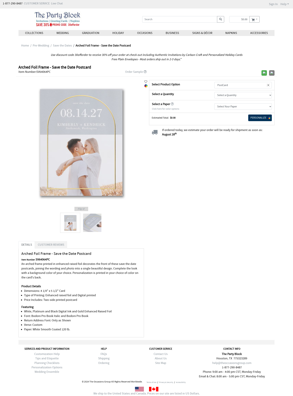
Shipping (104, 358)
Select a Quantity (163, 94)
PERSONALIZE (258, 117)
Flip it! (81, 209)
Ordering (103, 363)
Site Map (160, 363)
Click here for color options (165, 108)
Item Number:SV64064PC (34, 72)
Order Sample (134, 72)
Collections (34, 33)
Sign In (273, 4)
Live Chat (57, 3)
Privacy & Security (166, 382)
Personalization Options (47, 367)
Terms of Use (151, 382)
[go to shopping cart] (254, 19)
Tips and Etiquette (47, 358)
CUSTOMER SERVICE (37, 3)
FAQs (104, 354)
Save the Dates (62, 46)
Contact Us (161, 354)
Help (283, 4)
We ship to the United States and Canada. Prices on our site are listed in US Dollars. (146, 393)
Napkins (231, 33)
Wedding (62, 33)
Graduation (90, 33)
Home (25, 46)
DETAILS (26, 245)
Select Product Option (166, 84)
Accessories (259, 33)
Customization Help (47, 354)
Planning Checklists (47, 363)
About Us (161, 358)
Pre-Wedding (41, 46)
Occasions (144, 33)
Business (172, 33)
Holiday (118, 33)
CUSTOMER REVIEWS (51, 245)
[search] (220, 19)
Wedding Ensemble (47, 372)
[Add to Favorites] (145, 82)
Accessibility (181, 382)
